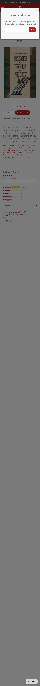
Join (32, 30)
